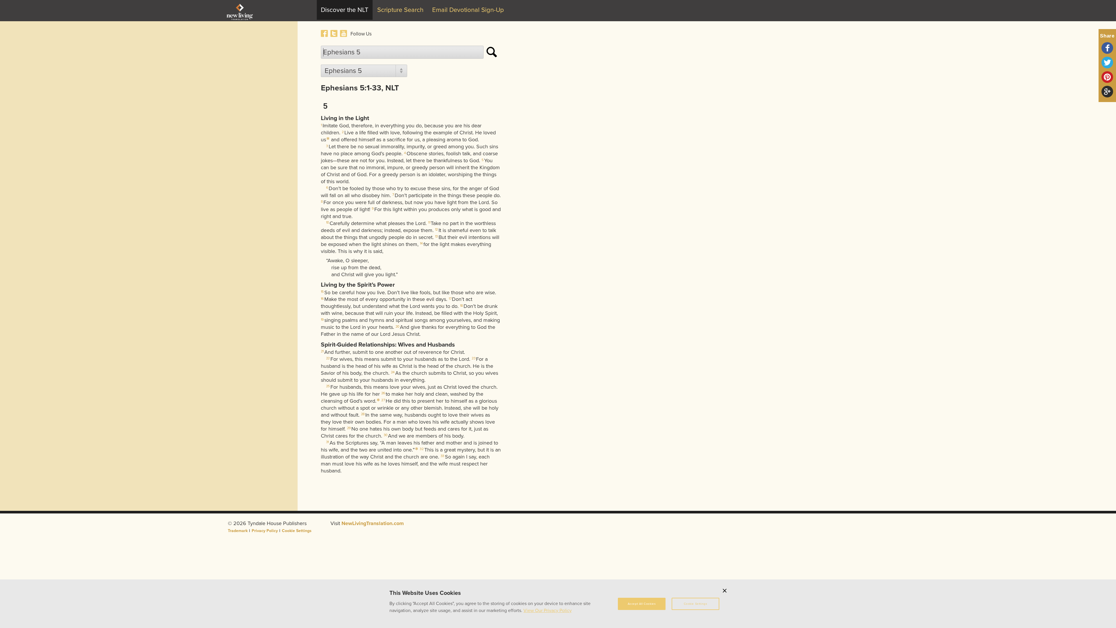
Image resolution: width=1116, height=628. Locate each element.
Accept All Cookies (642, 604)
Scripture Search (400, 10)
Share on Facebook (1107, 48)
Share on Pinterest (1107, 77)
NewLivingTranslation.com (372, 523)
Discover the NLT (345, 10)
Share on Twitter (1107, 62)
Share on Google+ (1107, 92)
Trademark (238, 530)
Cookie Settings (297, 530)
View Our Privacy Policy (547, 610)
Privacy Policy (265, 530)
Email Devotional (468, 10)
